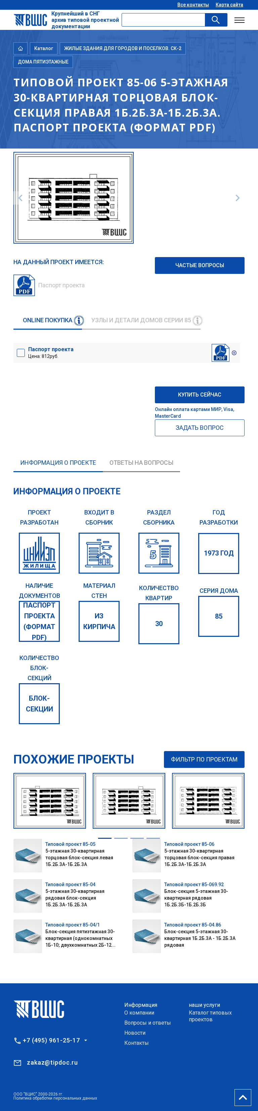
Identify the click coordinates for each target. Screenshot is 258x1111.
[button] (105, 838)
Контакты (136, 1043)
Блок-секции (39, 703)
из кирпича (99, 621)
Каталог (43, 48)
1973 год (219, 553)
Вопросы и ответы (147, 1023)
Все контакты (193, 4)
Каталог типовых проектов (210, 1016)
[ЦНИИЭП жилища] (39, 553)
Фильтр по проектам (204, 759)
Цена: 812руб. (51, 352)
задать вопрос (200, 427)
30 (159, 624)
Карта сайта (229, 4)
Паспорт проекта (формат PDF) (39, 621)
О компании (139, 1013)
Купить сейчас (199, 395)
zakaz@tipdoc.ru (52, 1062)
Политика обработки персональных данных (55, 1098)
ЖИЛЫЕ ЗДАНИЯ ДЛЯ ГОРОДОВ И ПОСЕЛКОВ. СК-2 (122, 48)
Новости (134, 1033)
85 (218, 616)
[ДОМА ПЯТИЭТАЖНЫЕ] (158, 553)
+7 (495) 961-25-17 (51, 1040)
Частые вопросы (199, 265)
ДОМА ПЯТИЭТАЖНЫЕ (43, 62)
